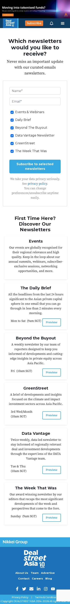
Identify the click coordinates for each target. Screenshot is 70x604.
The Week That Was (31, 151)
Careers (37, 578)
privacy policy (37, 183)
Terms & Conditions (46, 597)
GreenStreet (25, 143)
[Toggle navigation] (62, 23)
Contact (23, 578)
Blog (48, 578)
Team (35, 572)
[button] (51, 23)
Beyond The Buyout (31, 127)
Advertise (48, 572)
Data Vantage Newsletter (35, 135)
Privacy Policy (20, 597)
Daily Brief (23, 120)
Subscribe (34, 23)
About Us (21, 572)
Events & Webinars (29, 112)
